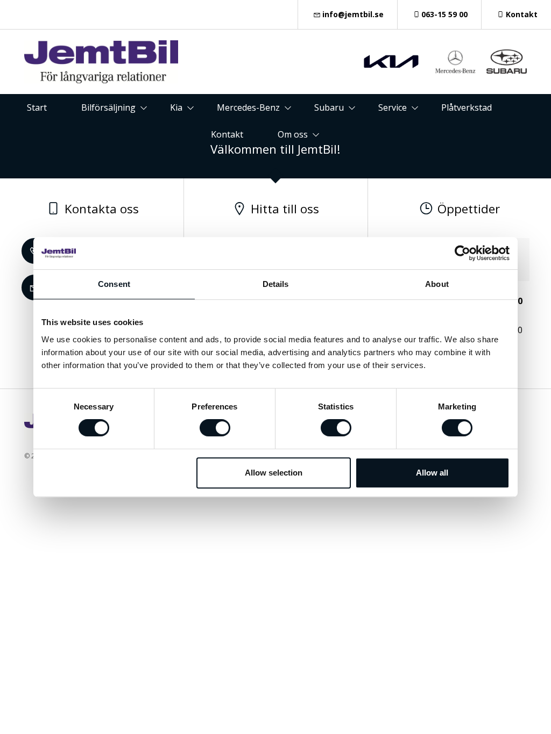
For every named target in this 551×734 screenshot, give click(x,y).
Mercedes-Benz (248, 107)
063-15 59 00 (444, 14)
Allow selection (273, 472)
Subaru (329, 107)
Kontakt (522, 14)
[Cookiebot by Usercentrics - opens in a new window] (462, 253)
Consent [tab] (114, 284)
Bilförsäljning (108, 107)
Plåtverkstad (466, 107)
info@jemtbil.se (353, 14)
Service (392, 107)
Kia (176, 107)
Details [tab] (276, 284)
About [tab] (437, 284)
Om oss (293, 134)
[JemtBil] (101, 61)
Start (37, 107)
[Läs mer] (391, 61)
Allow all (432, 472)
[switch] (215, 427)
